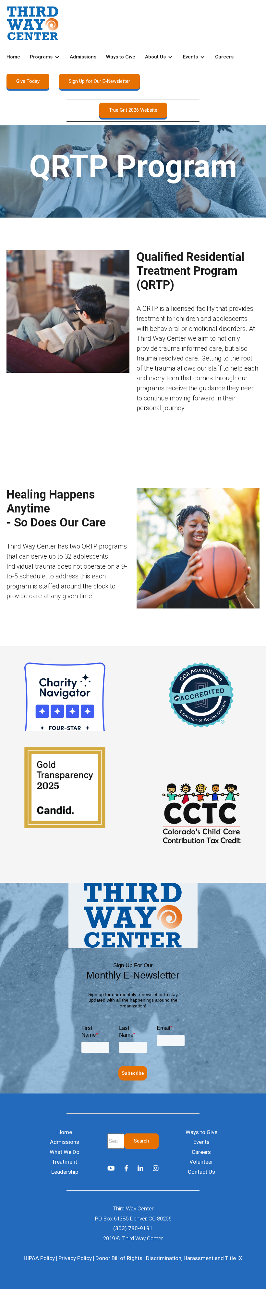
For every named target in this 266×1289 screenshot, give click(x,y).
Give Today (28, 81)
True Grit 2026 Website (133, 110)
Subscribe (133, 1073)
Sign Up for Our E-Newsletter (99, 81)
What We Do (64, 1152)
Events (190, 57)
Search (141, 1141)
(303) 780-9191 (133, 1228)
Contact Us (201, 1172)
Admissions (83, 57)
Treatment (64, 1161)
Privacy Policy (75, 1258)
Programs (41, 57)
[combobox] (115, 1141)
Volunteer (201, 1161)
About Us (155, 57)
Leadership (64, 1172)
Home (13, 57)
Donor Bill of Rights (118, 1258)
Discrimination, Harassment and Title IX (194, 1258)
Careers (224, 57)
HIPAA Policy (39, 1258)
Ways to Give (120, 57)
